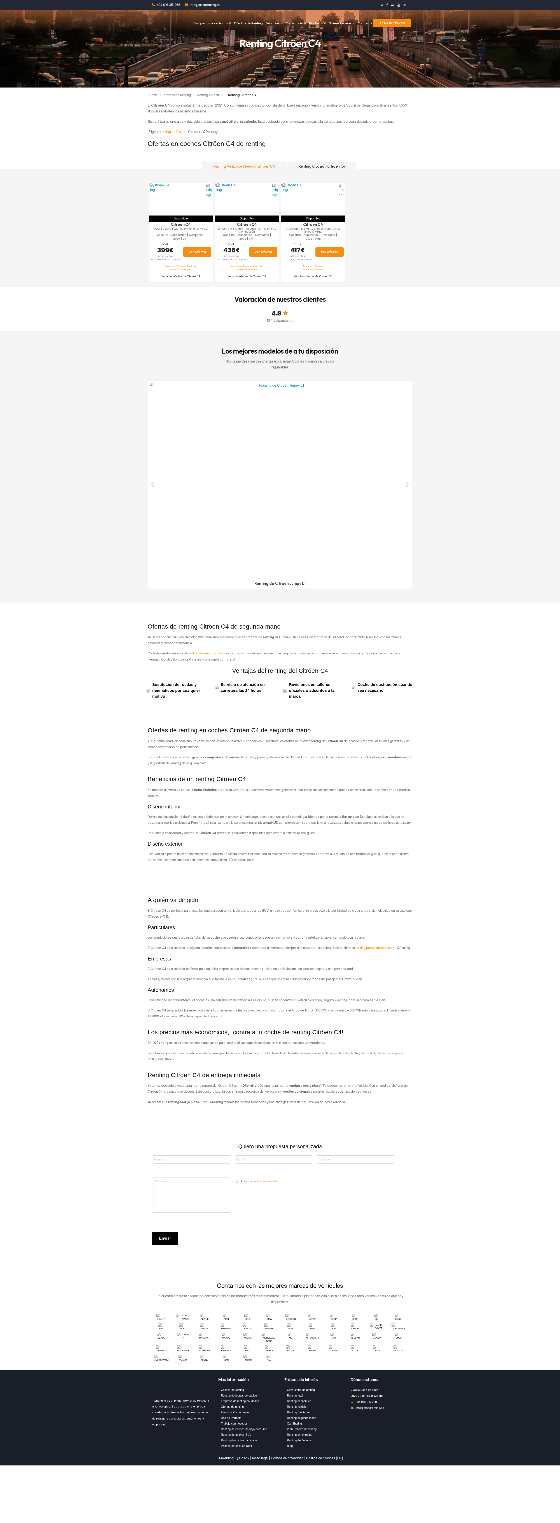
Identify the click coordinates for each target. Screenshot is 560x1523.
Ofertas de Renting (248, 23)
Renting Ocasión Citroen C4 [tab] (321, 166)
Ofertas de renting (232, 1406)
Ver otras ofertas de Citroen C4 (180, 276)
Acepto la (259, 1181)
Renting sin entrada (299, 1434)
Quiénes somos (340, 23)
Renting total (295, 1395)
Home (153, 95)
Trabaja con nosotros (234, 1423)
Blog (290, 1446)
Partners (315, 23)
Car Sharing (294, 1423)
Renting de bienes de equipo (239, 1395)
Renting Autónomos (299, 1440)
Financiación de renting (235, 1412)
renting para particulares (373, 948)
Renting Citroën (208, 95)
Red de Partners (231, 1418)
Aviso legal (260, 1458)
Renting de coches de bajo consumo (244, 1429)
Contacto (364, 23)
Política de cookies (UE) (236, 1446)
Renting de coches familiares (239, 1440)
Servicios (272, 23)
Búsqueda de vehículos (210, 23)
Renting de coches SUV (236, 1434)
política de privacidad (265, 1181)
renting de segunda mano (206, 653)
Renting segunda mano (301, 1418)
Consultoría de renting (301, 1390)
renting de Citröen (173, 132)
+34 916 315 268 (169, 5)
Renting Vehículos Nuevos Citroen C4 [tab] (244, 166)
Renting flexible (296, 1406)
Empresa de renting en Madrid (240, 1401)
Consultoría (294, 23)
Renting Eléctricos (298, 1412)
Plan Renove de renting (302, 1429)
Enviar (165, 1238)
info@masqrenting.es (205, 5)
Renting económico (299, 1401)
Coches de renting (232, 1390)
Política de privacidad (287, 1458)
